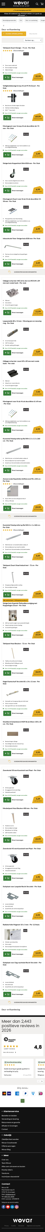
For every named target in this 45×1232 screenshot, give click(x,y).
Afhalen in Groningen (10, 1126)
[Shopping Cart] (42, 4)
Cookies (13, 1225)
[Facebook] (4, 1207)
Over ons (5, 1160)
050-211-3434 (9, 1196)
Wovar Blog (6, 1149)
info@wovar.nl (10, 1194)
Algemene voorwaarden (34, 1225)
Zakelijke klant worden (10, 1139)
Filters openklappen (14, 34)
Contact (5, 1129)
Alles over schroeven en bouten (13, 1166)
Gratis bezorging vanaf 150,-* (23, 10)
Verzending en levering (10, 1119)
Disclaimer (21, 1225)
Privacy (6, 1225)
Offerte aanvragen (8, 1146)
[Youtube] (8, 1207)
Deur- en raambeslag (31, 20)
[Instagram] (17, 1207)
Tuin (21, 20)
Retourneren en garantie (11, 1122)
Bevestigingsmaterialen (9, 20)
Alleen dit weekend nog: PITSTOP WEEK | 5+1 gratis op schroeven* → (23, 14)
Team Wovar (6, 1163)
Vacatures (5, 1173)
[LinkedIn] (12, 1207)
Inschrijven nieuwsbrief (10, 1176)
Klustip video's (7, 1170)
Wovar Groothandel (9, 1143)
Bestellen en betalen (9, 1115)
